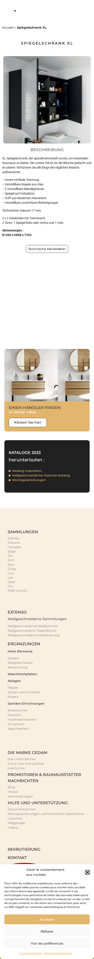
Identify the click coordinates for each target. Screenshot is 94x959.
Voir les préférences (47, 943)
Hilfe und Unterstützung (38, 802)
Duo (11, 564)
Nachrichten (23, 780)
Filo (10, 586)
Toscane (14, 543)
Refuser (47, 931)
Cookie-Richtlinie (30, 953)
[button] (87, 872)
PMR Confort (18, 591)
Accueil (8, 27)
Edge (12, 551)
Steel (11, 582)
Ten (10, 556)
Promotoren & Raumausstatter (44, 774)
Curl (11, 573)
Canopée (14, 547)
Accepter (47, 919)
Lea (10, 578)
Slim (11, 560)
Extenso (14, 538)
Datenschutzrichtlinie (58, 953)
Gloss (12, 569)
